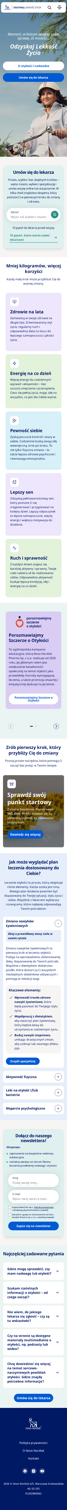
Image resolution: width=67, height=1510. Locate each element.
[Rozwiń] (58, 1076)
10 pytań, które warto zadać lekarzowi (30, 237)
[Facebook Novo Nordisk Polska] (25, 1471)
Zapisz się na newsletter (33, 1226)
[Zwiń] (58, 923)
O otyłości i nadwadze (33, 66)
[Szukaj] (54, 214)
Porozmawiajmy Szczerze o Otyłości (33, 699)
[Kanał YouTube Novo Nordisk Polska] (42, 1471)
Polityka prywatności (33, 1443)
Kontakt (33, 1458)
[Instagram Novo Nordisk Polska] (33, 1471)
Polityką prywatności (44, 1207)
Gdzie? (15, 212)
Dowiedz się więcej (25, 834)
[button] (31, 726)
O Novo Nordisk (33, 1451)
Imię (15, 1178)
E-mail (16, 1194)
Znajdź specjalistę (22, 1061)
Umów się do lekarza (33, 77)
